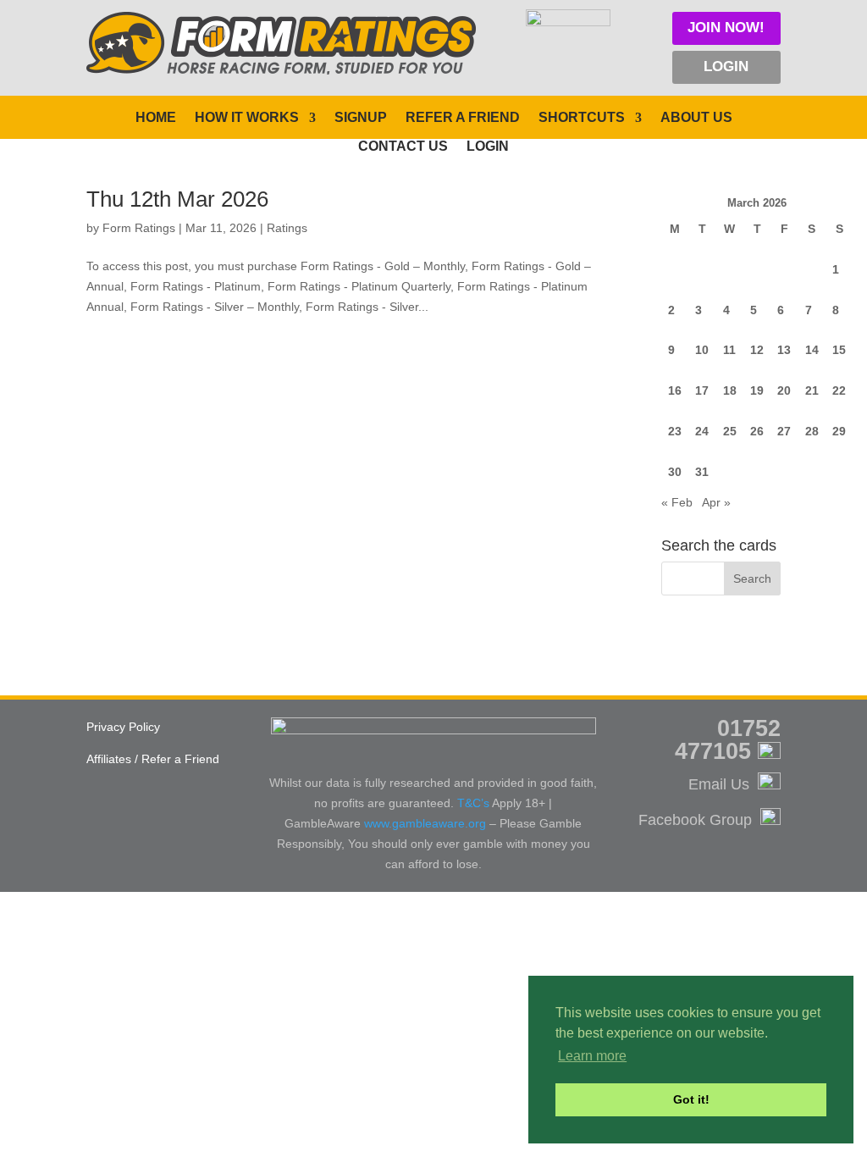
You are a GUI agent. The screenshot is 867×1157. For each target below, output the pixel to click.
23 (675, 431)
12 (757, 350)
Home (155, 118)
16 (675, 390)
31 (702, 472)
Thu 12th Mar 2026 (177, 199)
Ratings (287, 228)
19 (757, 390)
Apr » (716, 502)
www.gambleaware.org (425, 823)
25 (730, 431)
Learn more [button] (592, 1056)
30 (675, 472)
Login (726, 66)
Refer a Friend (463, 118)
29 (839, 431)
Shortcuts (581, 118)
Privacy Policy (123, 727)
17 (702, 390)
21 (812, 390)
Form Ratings (138, 228)
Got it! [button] (691, 1099)
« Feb (677, 502)
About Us (696, 118)
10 (702, 350)
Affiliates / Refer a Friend (152, 759)
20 (784, 390)
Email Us (723, 784)
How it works (247, 118)
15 (839, 350)
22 (839, 390)
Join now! (726, 27)
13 (784, 350)
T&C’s (473, 803)
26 (757, 431)
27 (784, 431)
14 (812, 350)
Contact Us (403, 147)
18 (730, 390)
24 (702, 431)
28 (812, 431)
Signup (360, 118)
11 (729, 350)
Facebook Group (699, 819)
